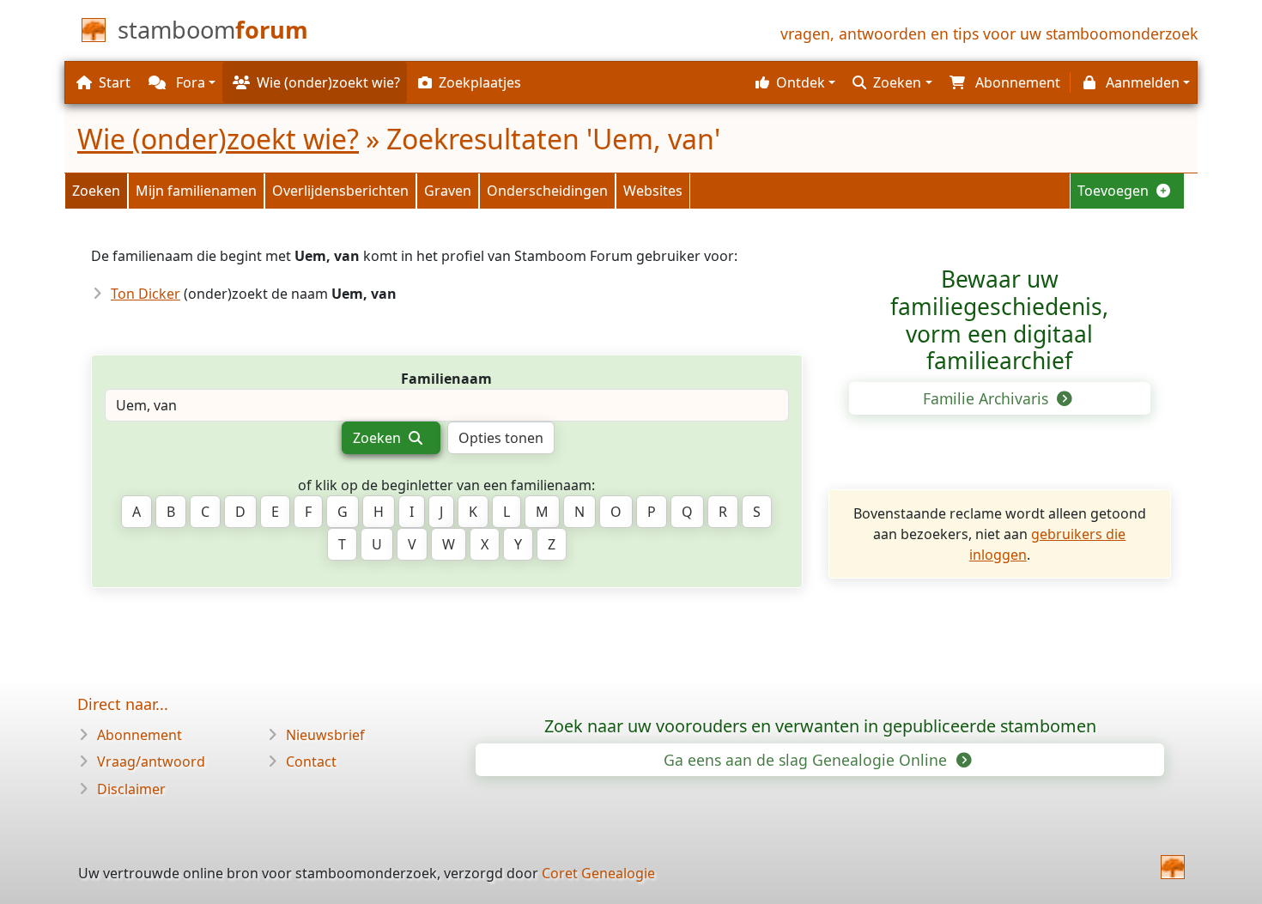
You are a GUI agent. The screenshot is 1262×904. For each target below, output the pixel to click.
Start (114, 82)
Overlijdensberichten (340, 190)
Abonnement (139, 734)
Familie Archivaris (988, 398)
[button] (793, 82)
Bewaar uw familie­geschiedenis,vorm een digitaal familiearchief (999, 320)
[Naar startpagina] (1173, 867)
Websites (653, 190)
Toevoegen (1114, 190)
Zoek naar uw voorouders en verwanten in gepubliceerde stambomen (820, 725)
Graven (447, 190)
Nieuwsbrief (325, 734)
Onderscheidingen (547, 190)
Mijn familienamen (196, 190)
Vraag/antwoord (151, 761)
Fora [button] (189, 82)
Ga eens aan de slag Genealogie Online (807, 759)
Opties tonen (500, 437)
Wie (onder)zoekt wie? (218, 138)
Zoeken (96, 190)
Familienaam (446, 378)
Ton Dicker (145, 293)
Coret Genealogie (598, 873)
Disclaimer (131, 789)
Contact (311, 761)
